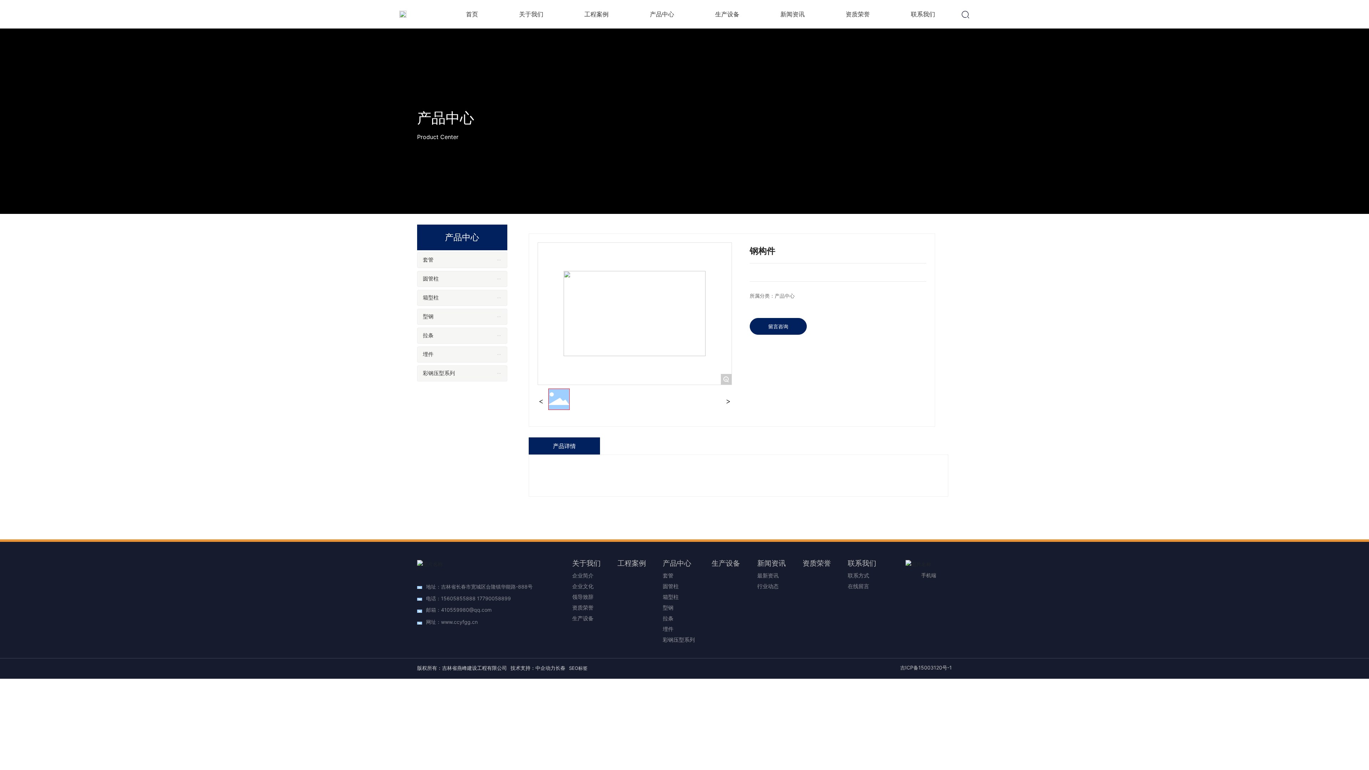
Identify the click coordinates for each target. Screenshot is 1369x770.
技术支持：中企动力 (533, 668)
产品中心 (445, 118)
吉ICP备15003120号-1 (926, 667)
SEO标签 (578, 668)
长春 (560, 668)
